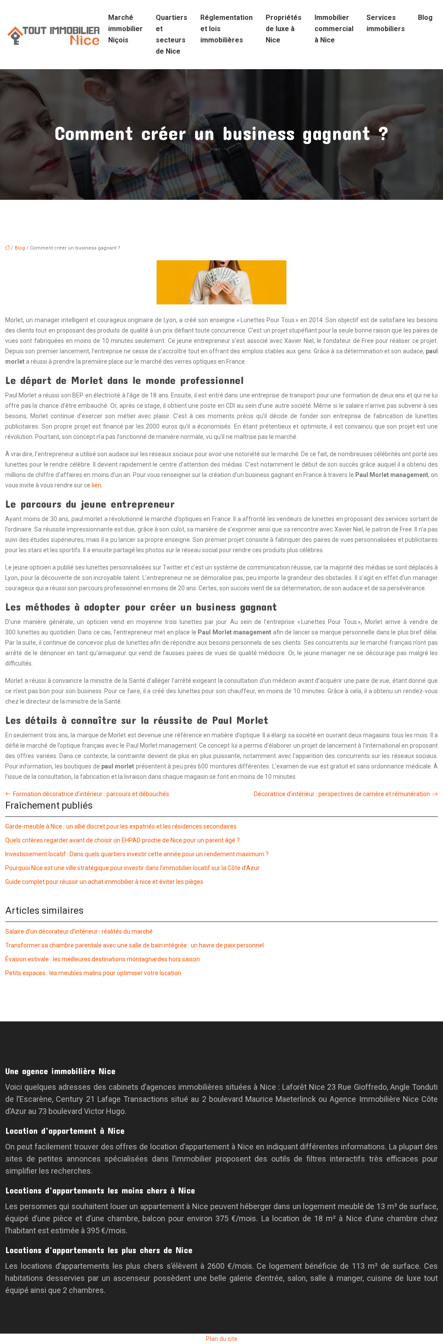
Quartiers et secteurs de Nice (171, 34)
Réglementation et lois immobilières (226, 28)
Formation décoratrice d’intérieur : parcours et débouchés (91, 793)
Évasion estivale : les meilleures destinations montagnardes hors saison (102, 959)
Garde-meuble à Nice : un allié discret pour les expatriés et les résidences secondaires (121, 826)
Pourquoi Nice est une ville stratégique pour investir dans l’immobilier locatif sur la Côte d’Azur (132, 867)
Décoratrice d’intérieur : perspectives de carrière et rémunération (342, 793)
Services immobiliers (385, 23)
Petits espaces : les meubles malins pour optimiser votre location (93, 973)
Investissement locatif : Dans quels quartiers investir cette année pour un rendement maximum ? (137, 854)
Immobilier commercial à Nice (334, 28)
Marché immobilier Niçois (125, 28)
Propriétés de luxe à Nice (284, 28)
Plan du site (222, 1338)
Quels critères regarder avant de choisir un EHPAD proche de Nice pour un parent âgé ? (122, 840)
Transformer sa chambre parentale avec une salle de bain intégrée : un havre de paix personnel (134, 945)
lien (96, 485)
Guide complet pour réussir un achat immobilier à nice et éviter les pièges (104, 881)
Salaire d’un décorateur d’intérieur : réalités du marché (79, 931)
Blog (425, 17)
